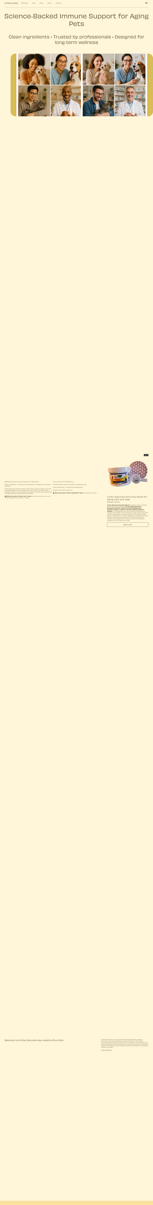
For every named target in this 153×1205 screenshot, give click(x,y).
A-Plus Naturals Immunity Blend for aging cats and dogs (127, 498)
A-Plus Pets (11, 3)
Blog (33, 3)
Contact (58, 3)
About (49, 3)
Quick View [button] (128, 491)
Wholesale (24, 3)
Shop (41, 3)
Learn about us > (106, 1050)
